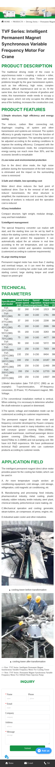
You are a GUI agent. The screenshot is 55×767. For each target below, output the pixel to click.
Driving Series (32, 22)
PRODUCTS (18, 22)
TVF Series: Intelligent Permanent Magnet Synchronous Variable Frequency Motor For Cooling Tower (25, 668)
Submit (27, 748)
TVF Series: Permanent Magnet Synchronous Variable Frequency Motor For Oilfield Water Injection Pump (27, 674)
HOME (7, 22)
